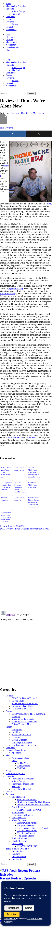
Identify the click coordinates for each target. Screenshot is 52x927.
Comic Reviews (19, 807)
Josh (2, 176)
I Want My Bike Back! (22, 708)
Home (8, 3)
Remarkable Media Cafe (23, 784)
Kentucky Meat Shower (17, 750)
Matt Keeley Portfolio (16, 6)
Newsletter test (12, 47)
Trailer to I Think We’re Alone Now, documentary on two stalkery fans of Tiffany (34, 472)
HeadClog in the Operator (23, 778)
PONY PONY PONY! (27, 846)
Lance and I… (18, 737)
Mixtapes (16, 716)
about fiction (17, 851)
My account (11, 42)
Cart (8, 34)
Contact (9, 27)
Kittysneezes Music (20, 758)
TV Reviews (17, 843)
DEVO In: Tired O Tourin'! (24, 698)
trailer (6, 165)
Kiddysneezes (23, 765)
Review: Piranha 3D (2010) (12, 526)
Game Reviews (19, 817)
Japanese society (15, 288)
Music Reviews (19, 820)
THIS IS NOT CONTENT (18, 848)
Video (14, 760)
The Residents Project (27, 830)
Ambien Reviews (25, 815)
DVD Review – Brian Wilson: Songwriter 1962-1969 (24, 528)
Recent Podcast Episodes (18, 878)
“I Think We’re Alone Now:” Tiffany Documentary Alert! (6, 472)
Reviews (10, 21)
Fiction (9, 727)
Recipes (9, 791)
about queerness (19, 856)
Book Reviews (18, 797)
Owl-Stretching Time (15, 773)
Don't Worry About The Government (28, 714)
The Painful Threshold (22, 789)
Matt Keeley (38, 113)
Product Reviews (19, 838)
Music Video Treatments (23, 719)
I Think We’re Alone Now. (19, 499)
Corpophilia (17, 729)
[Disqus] (26, 569)
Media (9, 755)
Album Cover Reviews (27, 823)
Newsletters (11, 29)
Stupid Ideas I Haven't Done (24, 721)
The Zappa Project (25, 836)
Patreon (15, 24)
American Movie (15, 437)
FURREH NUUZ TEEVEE (25, 703)
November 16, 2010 (20, 113)
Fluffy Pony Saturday (21, 734)
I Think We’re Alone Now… (19, 469)
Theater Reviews (19, 841)
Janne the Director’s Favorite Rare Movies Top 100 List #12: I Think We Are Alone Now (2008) (20, 487)
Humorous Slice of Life (22, 706)
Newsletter (11, 45)
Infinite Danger (18, 11)
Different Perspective (4, 499)
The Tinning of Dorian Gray (24, 745)
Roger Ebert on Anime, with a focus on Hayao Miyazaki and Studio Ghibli (6, 517)
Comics (9, 695)
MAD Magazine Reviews (29, 810)
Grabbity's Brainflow (27, 799)
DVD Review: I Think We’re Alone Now (33, 485)
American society (8, 293)
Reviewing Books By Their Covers (33, 802)
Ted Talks (21, 768)
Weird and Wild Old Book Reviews (33, 804)
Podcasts (10, 8)
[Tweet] (39, 134)
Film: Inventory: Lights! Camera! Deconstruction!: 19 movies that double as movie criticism (33, 502)
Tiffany (48, 203)
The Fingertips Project (22, 742)
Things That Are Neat (21, 724)
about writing (18, 859)
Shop (8, 50)
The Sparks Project (26, 833)
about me (16, 854)
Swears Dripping (19, 740)
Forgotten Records (25, 825)
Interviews (10, 16)
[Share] (13, 134)
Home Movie (31, 437)
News (8, 771)
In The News (23, 763)
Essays (9, 19)
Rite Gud (16, 14)
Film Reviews (6, 128)
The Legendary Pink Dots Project (32, 828)
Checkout (10, 37)
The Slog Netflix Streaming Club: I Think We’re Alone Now (6, 486)
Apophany (16, 753)
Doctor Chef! (18, 701)
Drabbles (16, 732)
